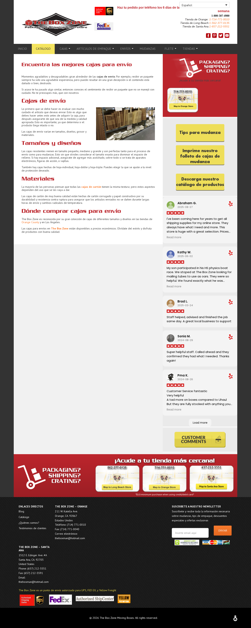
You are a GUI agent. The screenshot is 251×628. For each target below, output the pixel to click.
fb (208, 35)
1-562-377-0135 (219, 22)
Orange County (30, 222)
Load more (200, 423)
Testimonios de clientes (32, 528)
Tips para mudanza (200, 133)
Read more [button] (174, 237)
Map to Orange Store (183, 106)
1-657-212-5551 (219, 26)
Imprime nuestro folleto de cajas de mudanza (200, 156)
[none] (204, 5)
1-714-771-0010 (218, 19)
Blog (21, 511)
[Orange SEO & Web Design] (235, 617)
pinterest (214, 35)
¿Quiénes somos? (29, 522)
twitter (220, 35)
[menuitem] (204, 5)
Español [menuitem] (187, 5)
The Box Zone (57, 24)
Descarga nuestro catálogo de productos (200, 182)
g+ (227, 35)
